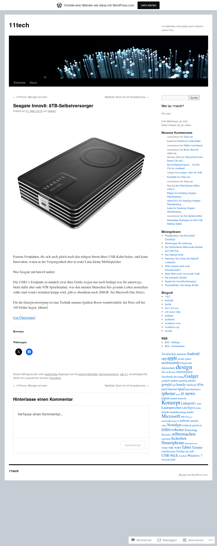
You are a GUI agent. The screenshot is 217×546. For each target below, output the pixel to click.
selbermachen (183, 434)
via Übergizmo (24, 317)
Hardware (191, 384)
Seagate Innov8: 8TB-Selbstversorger (53, 105)
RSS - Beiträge (172, 342)
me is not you (171, 308)
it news (188, 393)
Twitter (180, 451)
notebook (187, 425)
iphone (168, 393)
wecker (183, 456)
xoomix (168, 330)
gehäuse (192, 380)
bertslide (169, 300)
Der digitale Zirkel (193, 215)
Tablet (186, 447)
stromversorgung (108, 374)
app (164, 358)
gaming (183, 380)
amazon (181, 354)
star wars (174, 447)
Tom (169, 185)
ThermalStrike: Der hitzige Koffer (182, 285)
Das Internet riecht (174, 254)
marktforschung (178, 412)
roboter (177, 429)
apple (172, 358)
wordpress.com (172, 323)
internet (172, 389)
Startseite (19, 82)
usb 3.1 (124, 374)
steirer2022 (172, 200)
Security (166, 434)
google (166, 384)
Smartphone (172, 442)
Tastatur (197, 447)
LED (184, 408)
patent (195, 425)
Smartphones (191, 443)
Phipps (170, 193)
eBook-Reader (168, 371)
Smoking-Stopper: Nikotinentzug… (182, 194)
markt (165, 412)
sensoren (165, 438)
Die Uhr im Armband (183, 166)
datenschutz (168, 368)
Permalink (55, 378)
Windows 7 (195, 455)
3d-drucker (168, 354)
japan (165, 397)
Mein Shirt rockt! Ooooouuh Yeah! (182, 273)
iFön (200, 384)
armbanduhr (170, 362)
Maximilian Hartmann (178, 220)
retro (166, 429)
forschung (179, 377)
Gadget (191, 376)
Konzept (170, 402)
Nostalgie (174, 424)
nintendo (194, 420)
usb (191, 451)
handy (181, 384)
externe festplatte (88, 374)
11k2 (167, 296)
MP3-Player (186, 416)
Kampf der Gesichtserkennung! (180, 281)
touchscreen (168, 451)
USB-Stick (169, 455)
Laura (170, 208)
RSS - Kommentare (175, 346)
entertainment (184, 372)
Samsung (191, 430)
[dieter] (52, 111)
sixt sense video (173, 311)
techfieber (170, 319)
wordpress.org (172, 327)
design (184, 366)
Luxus (197, 408)
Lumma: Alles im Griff (190, 172)
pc (201, 425)
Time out (188, 136)
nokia (163, 425)
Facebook (167, 377)
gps (174, 384)
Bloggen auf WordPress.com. (193, 474)
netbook (184, 421)
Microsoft (170, 416)
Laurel (170, 140)
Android (192, 353)
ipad (181, 388)
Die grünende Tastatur (176, 277)
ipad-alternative (192, 389)
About (33, 82)
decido (168, 304)
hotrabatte (172, 176)
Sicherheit (178, 438)
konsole (182, 398)
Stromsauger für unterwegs (178, 243)
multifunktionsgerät (170, 420)
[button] (81, 184)
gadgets (165, 380)
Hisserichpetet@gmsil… (179, 164)
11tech (19, 24)
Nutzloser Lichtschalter (189, 140)
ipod (178, 394)
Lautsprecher (171, 407)
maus (190, 412)
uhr (187, 451)
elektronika (51, 374)
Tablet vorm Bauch (193, 145)
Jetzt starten (148, 5)
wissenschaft (168, 459)
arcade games (184, 358)
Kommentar (133, 445)
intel (164, 389)
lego (191, 407)
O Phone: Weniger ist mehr (30, 97)
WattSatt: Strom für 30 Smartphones (127, 97)
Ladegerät (188, 403)
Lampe (198, 403)
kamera (174, 398)
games (174, 380)
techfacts (169, 315)
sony (164, 447)
